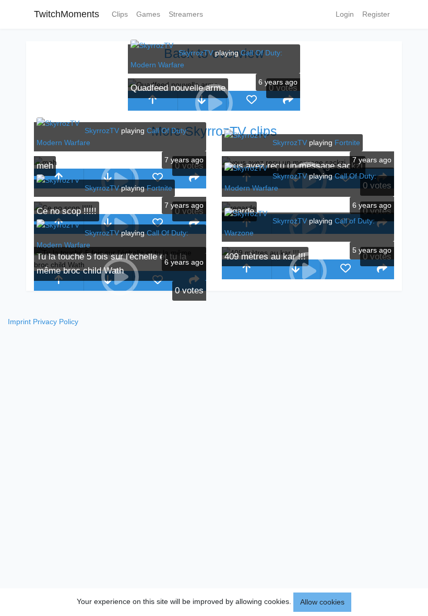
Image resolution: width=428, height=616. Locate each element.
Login (345, 14)
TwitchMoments (66, 14)
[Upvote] (152, 101)
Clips (120, 14)
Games (148, 14)
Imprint (19, 321)
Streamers (186, 14)
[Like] (251, 101)
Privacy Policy (55, 321)
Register (376, 14)
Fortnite (347, 142)
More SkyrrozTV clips (214, 131)
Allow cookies (322, 602)
